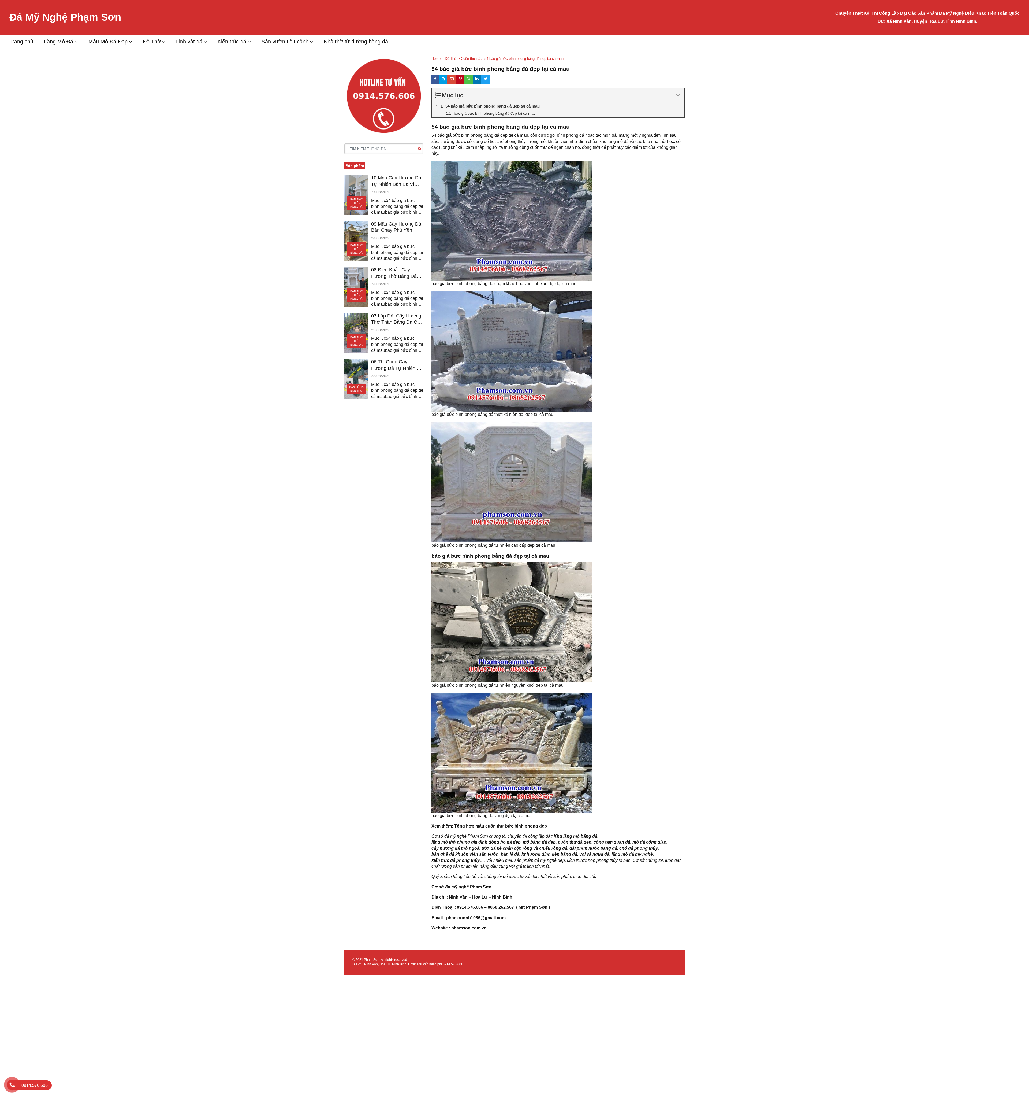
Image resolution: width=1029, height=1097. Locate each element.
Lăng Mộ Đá (58, 42)
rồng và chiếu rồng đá (545, 848)
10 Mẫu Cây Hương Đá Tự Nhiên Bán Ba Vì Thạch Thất (396, 181)
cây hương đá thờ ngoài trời (460, 848)
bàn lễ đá (510, 854)
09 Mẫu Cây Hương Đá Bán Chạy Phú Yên (396, 227)
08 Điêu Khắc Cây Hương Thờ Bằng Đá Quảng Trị (394, 273)
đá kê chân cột (505, 848)
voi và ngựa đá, (594, 854)
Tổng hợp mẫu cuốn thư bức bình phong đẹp (500, 826)
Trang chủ (21, 42)
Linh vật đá (189, 42)
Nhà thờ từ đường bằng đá (356, 42)
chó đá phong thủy (638, 848)
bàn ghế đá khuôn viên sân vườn (465, 854)
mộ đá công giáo (649, 842)
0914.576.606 (453, 964)
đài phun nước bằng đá (593, 848)
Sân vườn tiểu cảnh (285, 42)
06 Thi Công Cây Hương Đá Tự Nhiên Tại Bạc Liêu (397, 365)
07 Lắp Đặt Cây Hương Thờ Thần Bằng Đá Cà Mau (396, 319)
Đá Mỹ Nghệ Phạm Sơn (65, 17)
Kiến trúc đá (232, 42)
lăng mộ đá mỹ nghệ (632, 854)
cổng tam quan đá (612, 842)
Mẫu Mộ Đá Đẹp (108, 42)
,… (482, 860)
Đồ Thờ (152, 42)
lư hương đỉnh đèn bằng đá (549, 854)
